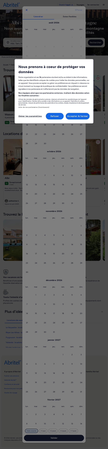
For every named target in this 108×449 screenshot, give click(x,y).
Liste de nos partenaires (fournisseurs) (33, 107)
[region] (54, 91)
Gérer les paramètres (30, 116)
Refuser (55, 116)
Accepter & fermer (77, 116)
